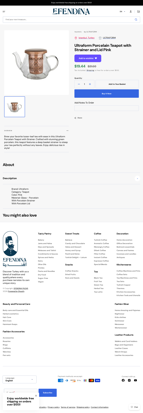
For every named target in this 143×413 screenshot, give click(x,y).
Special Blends (100, 264)
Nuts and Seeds (72, 278)
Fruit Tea (98, 281)
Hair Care (7, 317)
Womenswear (121, 328)
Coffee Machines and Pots (128, 271)
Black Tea (98, 278)
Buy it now (106, 93)
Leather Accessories (124, 355)
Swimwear (119, 321)
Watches (7, 352)
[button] (4, 12)
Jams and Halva (45, 243)
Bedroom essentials (125, 247)
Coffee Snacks (71, 271)
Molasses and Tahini (47, 250)
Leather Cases (121, 348)
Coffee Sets (122, 274)
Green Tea (98, 285)
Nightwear (119, 314)
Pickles (41, 268)
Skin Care (7, 321)
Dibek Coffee (100, 250)
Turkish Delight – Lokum (76, 257)
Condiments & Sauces (48, 254)
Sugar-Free (43, 278)
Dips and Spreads (46, 247)
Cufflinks (7, 348)
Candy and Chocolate (75, 243)
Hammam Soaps (10, 324)
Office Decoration (125, 243)
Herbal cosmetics (11, 314)
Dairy (40, 261)
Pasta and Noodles (46, 271)
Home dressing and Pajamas (127, 310)
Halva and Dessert (73, 247)
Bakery (41, 240)
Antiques (121, 257)
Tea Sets (120, 281)
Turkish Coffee (100, 240)
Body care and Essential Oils (15, 310)
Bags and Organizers (124, 345)
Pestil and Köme (72, 254)
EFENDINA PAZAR (21, 288)
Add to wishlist (86, 58)
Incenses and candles (126, 254)
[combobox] (71, 19)
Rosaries (6, 341)
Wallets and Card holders (126, 341)
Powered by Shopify (16, 291)
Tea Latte (98, 292)
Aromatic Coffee (101, 243)
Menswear (119, 324)
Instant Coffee (100, 257)
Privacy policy (54, 407)
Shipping (90, 70)
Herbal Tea (98, 288)
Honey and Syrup (73, 250)
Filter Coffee (99, 254)
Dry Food (42, 275)
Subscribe (47, 392)
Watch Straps (121, 352)
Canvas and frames (125, 250)
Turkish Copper (123, 285)
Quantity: (78, 78)
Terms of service (68, 407)
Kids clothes (120, 317)
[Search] (136, 19)
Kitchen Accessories (126, 292)
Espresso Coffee (101, 261)
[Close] (36, 396)
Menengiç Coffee (101, 247)
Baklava (68, 240)
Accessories (8, 338)
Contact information (100, 407)
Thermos (120, 288)
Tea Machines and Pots (127, 278)
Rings (5, 345)
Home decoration (124, 240)
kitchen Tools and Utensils (128, 295)
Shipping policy (83, 407)
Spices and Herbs (46, 257)
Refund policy (40, 407)
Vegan (41, 281)
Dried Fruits (70, 274)
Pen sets (6, 355)
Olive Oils (42, 264)
